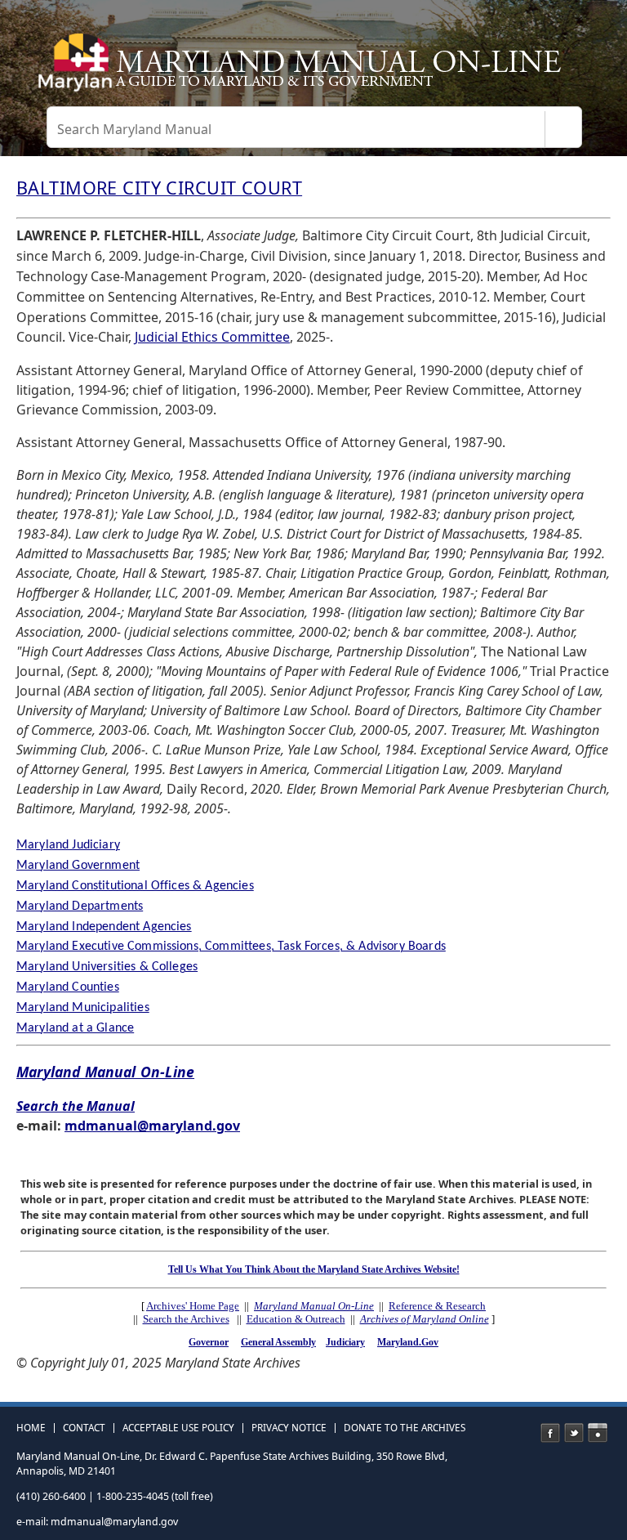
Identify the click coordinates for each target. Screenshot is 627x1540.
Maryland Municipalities (82, 1007)
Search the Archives (186, 1319)
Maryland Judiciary (68, 845)
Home (31, 1428)
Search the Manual (75, 1106)
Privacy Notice (289, 1428)
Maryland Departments (79, 906)
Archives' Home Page (192, 1306)
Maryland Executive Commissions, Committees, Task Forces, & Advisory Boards (231, 946)
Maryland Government (78, 865)
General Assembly (278, 1342)
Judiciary (345, 1342)
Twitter (574, 1433)
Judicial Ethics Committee (212, 337)
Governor (209, 1342)
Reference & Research (437, 1306)
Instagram (597, 1433)
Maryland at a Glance (75, 1028)
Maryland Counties (67, 987)
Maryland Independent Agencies (104, 926)
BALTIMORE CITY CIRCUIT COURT (159, 187)
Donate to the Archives (404, 1428)
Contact (84, 1428)
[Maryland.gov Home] (73, 69)
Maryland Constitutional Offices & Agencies (135, 886)
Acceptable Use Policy (178, 1428)
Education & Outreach (296, 1319)
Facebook (550, 1433)
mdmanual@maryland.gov (152, 1126)
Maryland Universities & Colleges (107, 967)
